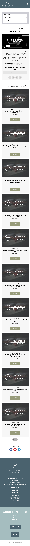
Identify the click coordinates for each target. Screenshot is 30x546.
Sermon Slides (15, 72)
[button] (15, 527)
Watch (15, 119)
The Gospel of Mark (17, 63)
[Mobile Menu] (27, 4)
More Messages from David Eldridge (16, 64)
